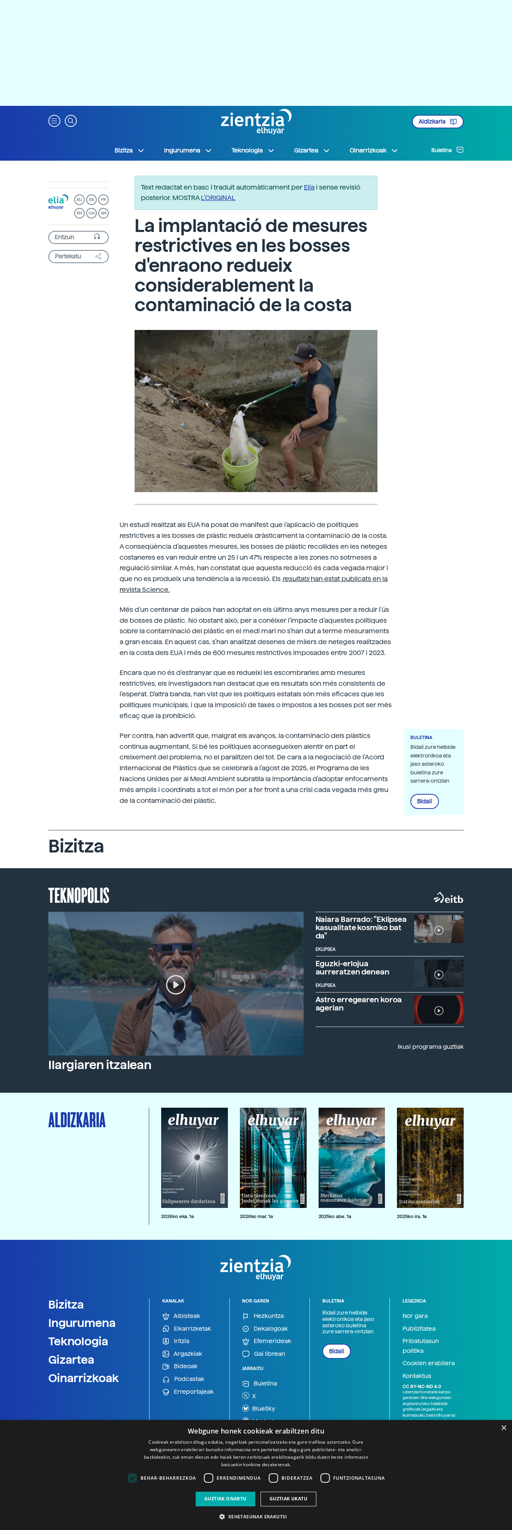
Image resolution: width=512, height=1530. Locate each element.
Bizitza (66, 1304)
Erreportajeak (193, 1391)
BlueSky (263, 1408)
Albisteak (186, 1315)
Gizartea (71, 1359)
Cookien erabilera (429, 1363)
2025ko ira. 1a (412, 1216)
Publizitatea (419, 1328)
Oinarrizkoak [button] (368, 150)
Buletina (442, 150)
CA (91, 213)
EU (79, 199)
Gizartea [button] (306, 150)
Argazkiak (187, 1353)
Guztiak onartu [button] (225, 1498)
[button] (54, 120)
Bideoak (185, 1366)
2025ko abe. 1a (335, 1216)
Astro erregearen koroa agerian (359, 1003)
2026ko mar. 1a (256, 1216)
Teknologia (78, 1341)
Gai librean (269, 1353)
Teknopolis (78, 894)
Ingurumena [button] (182, 150)
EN (79, 213)
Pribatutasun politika (421, 1345)
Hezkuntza (268, 1315)
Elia (309, 187)
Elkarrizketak (191, 1328)
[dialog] (256, 1475)
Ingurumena (82, 1323)
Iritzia (180, 1341)
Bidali (424, 801)
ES (91, 199)
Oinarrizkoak (83, 1378)
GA (103, 213)
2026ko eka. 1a (177, 1216)
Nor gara (415, 1315)
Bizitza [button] (124, 150)
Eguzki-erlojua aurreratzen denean (352, 967)
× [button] (503, 1428)
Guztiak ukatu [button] (288, 1498)
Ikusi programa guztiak (431, 1046)
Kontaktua (417, 1375)
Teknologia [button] (247, 150)
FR (103, 199)
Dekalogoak (270, 1328)
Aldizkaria (433, 121)
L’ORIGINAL (218, 198)
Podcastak (188, 1378)
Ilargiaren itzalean (99, 1065)
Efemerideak (271, 1341)
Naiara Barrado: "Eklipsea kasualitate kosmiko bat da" (361, 927)
